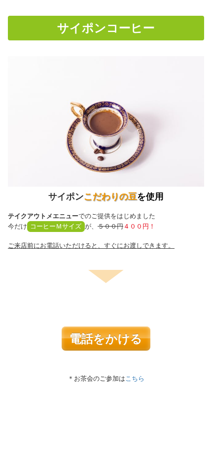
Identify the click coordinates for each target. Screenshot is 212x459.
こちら (134, 378)
